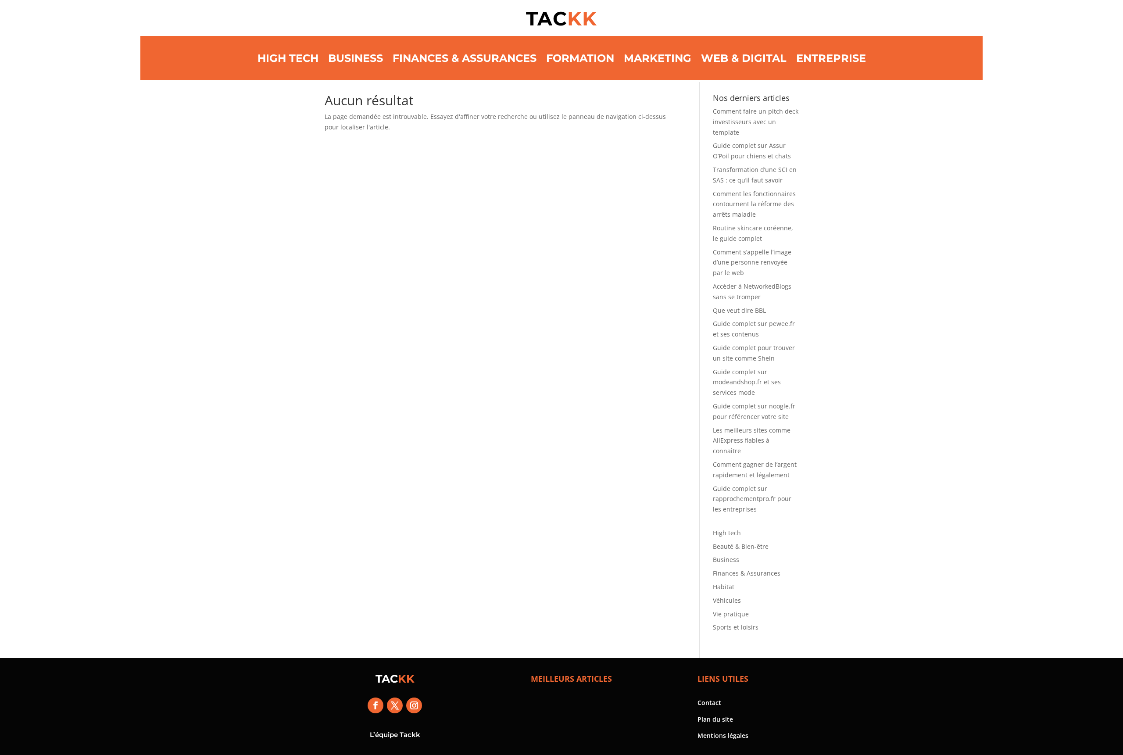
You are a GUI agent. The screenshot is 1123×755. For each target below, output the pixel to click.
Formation (580, 58)
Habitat (723, 587)
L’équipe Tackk (395, 734)
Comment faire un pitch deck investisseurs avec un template (755, 121)
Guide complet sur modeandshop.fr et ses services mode (747, 382)
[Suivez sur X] (395, 705)
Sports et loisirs (735, 627)
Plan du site (715, 719)
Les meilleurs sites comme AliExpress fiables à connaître (751, 440)
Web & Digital (744, 58)
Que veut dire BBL (739, 310)
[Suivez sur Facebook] (375, 705)
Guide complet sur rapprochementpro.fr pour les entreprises (752, 499)
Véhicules (727, 600)
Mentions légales (722, 735)
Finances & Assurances (464, 58)
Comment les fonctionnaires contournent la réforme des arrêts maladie (754, 204)
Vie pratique (731, 614)
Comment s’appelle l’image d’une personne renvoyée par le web (752, 262)
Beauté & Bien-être (741, 546)
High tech (288, 58)
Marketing (657, 58)
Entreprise (831, 58)
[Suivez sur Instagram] (414, 705)
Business (355, 58)
